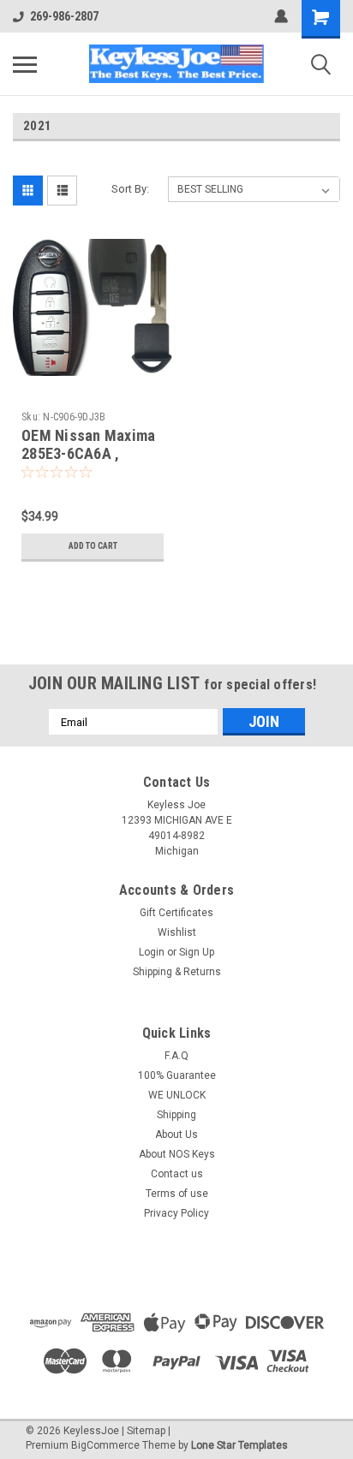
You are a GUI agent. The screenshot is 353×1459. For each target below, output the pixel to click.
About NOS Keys (177, 1154)
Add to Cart (93, 546)
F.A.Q (176, 1056)
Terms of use (177, 1194)
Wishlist (177, 932)
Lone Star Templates (239, 1445)
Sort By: (130, 188)
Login (152, 952)
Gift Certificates (176, 913)
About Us (176, 1134)
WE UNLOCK (177, 1095)
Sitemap (146, 1431)
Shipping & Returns (177, 972)
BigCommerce (105, 1445)
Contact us (177, 1174)
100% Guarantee (177, 1075)
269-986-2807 (64, 16)
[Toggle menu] (25, 64)
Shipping (176, 1115)
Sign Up (196, 952)
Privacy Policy (176, 1213)
